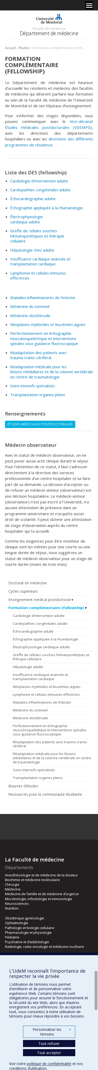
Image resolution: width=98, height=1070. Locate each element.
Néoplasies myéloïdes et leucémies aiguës (46, 686)
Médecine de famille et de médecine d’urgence (42, 893)
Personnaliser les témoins (52, 1032)
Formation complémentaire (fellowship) (46, 607)
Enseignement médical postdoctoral (39, 599)
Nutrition (12, 908)
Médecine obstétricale (30, 718)
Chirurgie (12, 884)
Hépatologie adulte (28, 666)
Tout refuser (49, 1043)
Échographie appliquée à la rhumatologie (45, 639)
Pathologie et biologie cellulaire (29, 927)
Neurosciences (17, 903)
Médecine (13, 889)
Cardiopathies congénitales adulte (40, 623)
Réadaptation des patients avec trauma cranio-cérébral (50, 744)
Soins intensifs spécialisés (34, 770)
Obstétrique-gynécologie (24, 918)
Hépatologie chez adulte (32, 250)
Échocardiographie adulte (33, 631)
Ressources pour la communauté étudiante (45, 794)
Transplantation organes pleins (38, 777)
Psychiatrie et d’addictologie (27, 942)
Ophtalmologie (16, 922)
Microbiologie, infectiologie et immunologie (38, 898)
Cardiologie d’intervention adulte (39, 615)
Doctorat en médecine (27, 582)
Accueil (10, 47)
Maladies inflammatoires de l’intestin (42, 702)
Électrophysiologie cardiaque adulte (41, 647)
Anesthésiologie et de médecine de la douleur (41, 875)
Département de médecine (49, 33)
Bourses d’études (23, 785)
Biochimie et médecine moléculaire (32, 879)
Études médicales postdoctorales (40, 424)
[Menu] (89, 5)
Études (24, 47)
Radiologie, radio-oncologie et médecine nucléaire (44, 946)
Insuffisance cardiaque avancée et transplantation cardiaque (40, 676)
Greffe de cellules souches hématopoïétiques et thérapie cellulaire (51, 656)
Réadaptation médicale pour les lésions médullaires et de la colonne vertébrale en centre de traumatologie (52, 757)
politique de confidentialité (49, 1063)
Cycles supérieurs (23, 591)
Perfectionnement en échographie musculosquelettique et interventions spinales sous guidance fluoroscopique (50, 729)
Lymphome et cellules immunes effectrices (46, 694)
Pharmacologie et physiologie (28, 932)
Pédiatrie (12, 937)
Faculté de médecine (49, 28)
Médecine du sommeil (30, 710)
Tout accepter (49, 1052)
